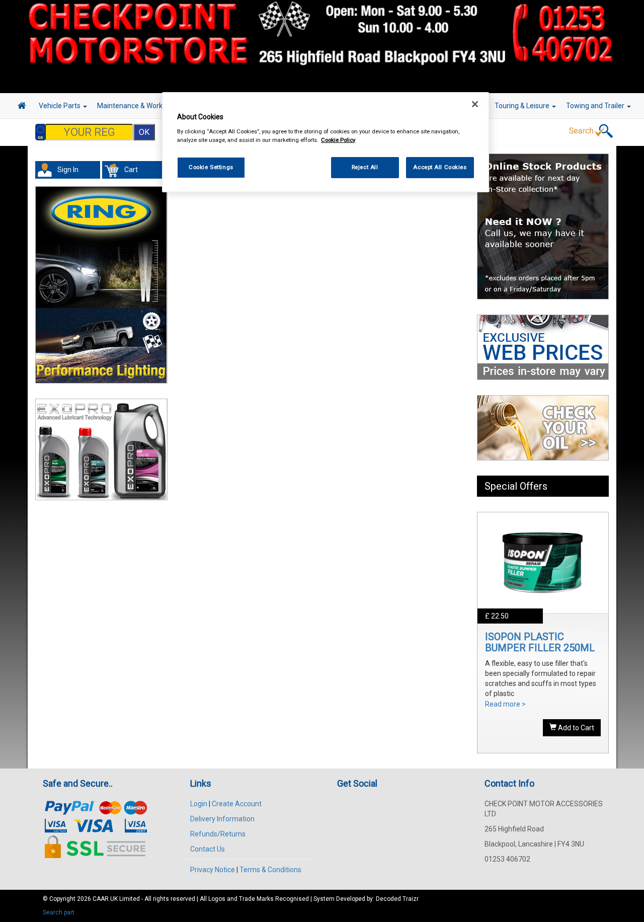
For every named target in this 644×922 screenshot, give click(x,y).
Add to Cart (575, 728)
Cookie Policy (338, 139)
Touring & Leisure (523, 106)
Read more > (505, 704)
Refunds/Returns (218, 834)
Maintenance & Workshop (138, 106)
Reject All (365, 167)
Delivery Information (222, 819)
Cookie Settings (211, 167)
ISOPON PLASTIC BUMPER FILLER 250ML (540, 642)
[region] (325, 142)
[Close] (475, 104)
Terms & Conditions (270, 870)
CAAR (101, 898)
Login (198, 804)
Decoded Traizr (397, 898)
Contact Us (207, 849)
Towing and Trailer (596, 106)
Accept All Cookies (439, 167)
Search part (58, 912)
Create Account (237, 804)
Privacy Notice (212, 870)
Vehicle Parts (60, 106)
